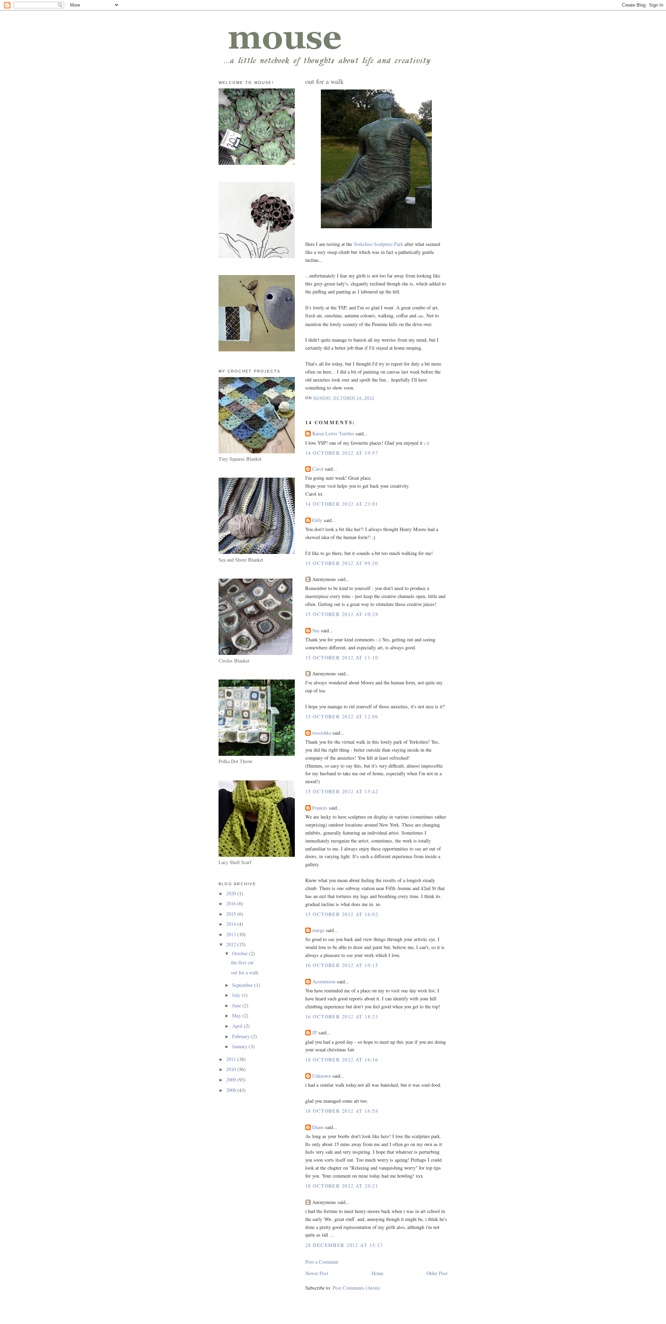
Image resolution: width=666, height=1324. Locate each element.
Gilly (317, 520)
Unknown (321, 1076)
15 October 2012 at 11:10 (341, 657)
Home (377, 1273)
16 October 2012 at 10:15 (341, 965)
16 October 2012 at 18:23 (341, 1016)
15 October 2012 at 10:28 (341, 614)
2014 (231, 924)
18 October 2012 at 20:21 (341, 1185)
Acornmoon (323, 981)
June (237, 1005)
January (240, 1046)
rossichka (321, 732)
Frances (319, 807)
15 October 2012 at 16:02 (341, 914)
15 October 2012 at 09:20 (341, 563)
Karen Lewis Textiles (333, 433)
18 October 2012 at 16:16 (341, 1059)
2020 (231, 893)
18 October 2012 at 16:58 (341, 1111)
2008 (231, 1090)
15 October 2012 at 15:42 (341, 791)
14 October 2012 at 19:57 (341, 453)
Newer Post (316, 1273)
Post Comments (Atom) (356, 1287)
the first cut (242, 962)
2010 (231, 1069)
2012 (231, 944)
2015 (231, 914)
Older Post (436, 1273)
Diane (318, 1127)
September (243, 985)
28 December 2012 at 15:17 (344, 1245)
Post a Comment (321, 1261)
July (237, 995)
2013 (231, 934)
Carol (317, 468)
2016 (231, 903)
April (238, 1026)
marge (318, 930)
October (240, 953)
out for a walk (244, 972)
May (237, 1015)
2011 (231, 1059)
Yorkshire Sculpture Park (378, 244)
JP (314, 1032)
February (241, 1036)
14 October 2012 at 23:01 (341, 504)
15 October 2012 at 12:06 (341, 716)
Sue (315, 630)
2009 (231, 1079)
